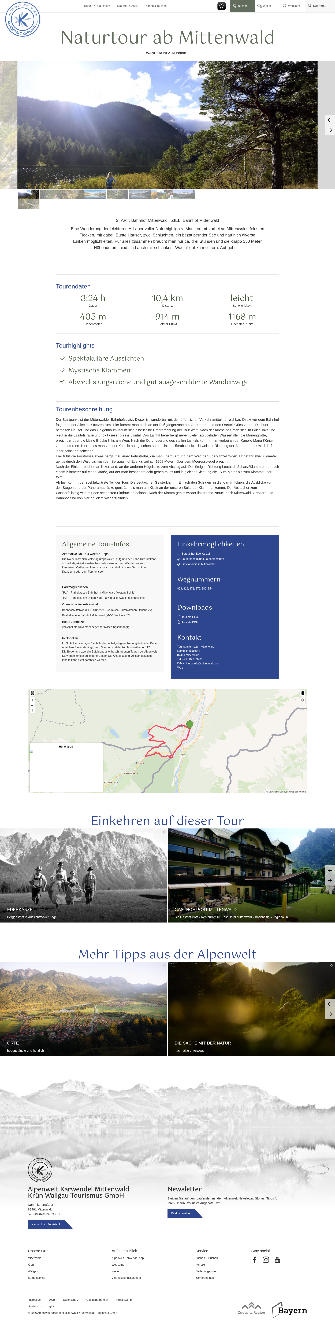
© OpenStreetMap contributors (291, 791)
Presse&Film (124, 1299)
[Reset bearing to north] (32, 710)
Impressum (34, 1299)
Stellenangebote (205, 1271)
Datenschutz (71, 1299)
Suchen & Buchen (206, 1258)
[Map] (167, 741)
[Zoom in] (32, 700)
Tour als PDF (190, 622)
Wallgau (33, 1271)
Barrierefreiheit (204, 1277)
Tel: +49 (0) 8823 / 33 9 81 (44, 1214)
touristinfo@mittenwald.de (202, 663)
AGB (52, 1299)
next (330, 130)
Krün (31, 1264)
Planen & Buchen (156, 5)
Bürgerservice (36, 1277)
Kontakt (200, 1264)
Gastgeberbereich (97, 1299)
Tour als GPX (190, 617)
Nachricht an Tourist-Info (46, 1224)
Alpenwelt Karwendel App (128, 1258)
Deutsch (33, 1306)
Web (180, 667)
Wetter (267, 5)
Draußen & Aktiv (127, 5)
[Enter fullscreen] (32, 693)
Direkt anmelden (181, 1213)
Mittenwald (34, 1258)
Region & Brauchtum (97, 5)
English (50, 1306)
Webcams (294, 5)
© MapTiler (271, 791)
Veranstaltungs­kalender (126, 1277)
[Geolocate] (302, 700)
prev (330, 120)
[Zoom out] (32, 705)
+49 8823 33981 (192, 659)
